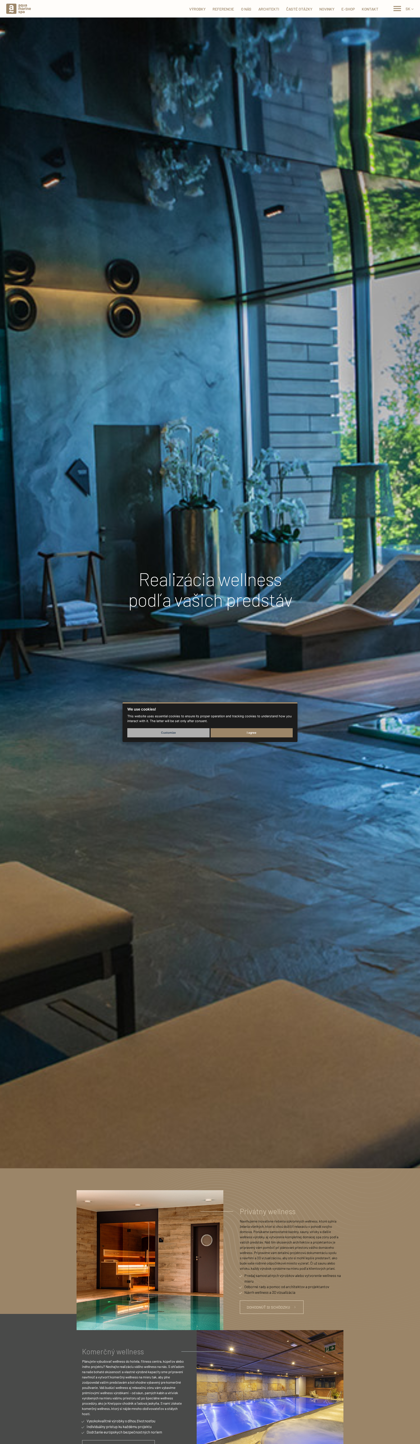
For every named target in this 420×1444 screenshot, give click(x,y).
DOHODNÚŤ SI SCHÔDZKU (268, 1307)
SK (408, 9)
